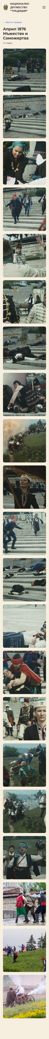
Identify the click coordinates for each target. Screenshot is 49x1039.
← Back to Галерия (12, 22)
